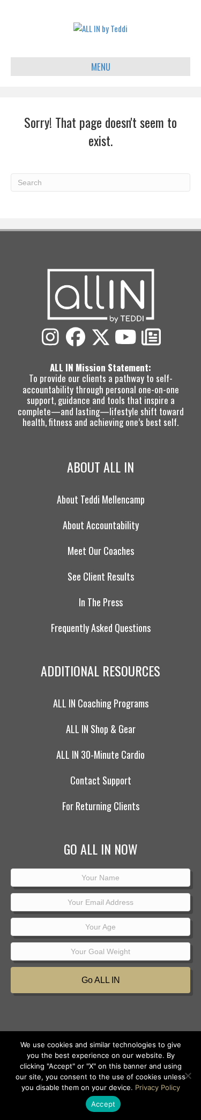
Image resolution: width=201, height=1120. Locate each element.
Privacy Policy (157, 1087)
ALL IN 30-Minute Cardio (100, 754)
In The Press (101, 602)
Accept (103, 1104)
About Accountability (101, 525)
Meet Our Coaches (101, 551)
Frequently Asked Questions (101, 628)
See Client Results (101, 576)
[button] (50, 337)
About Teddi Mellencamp (101, 499)
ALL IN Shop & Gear (101, 729)
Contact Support (100, 780)
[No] (187, 1075)
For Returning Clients (100, 806)
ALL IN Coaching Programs (100, 703)
